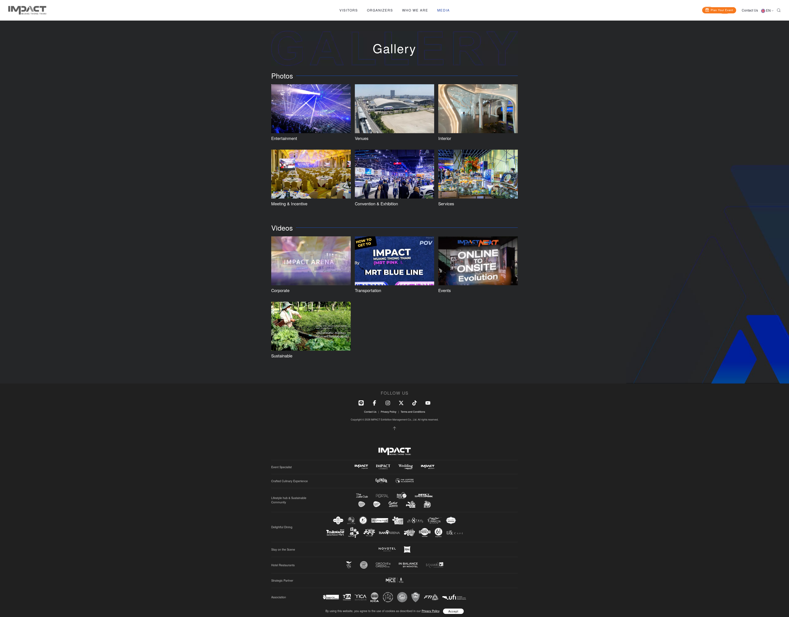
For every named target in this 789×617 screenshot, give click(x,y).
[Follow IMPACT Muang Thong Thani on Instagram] (387, 402)
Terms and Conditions (413, 411)
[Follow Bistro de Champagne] (415, 520)
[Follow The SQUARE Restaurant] (434, 565)
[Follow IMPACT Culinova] (381, 480)
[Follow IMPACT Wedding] (405, 466)
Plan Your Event (722, 10)
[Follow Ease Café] (454, 532)
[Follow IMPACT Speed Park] (424, 495)
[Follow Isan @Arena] (389, 532)
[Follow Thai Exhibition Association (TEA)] (347, 597)
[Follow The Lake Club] (362, 495)
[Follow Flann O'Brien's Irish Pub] (424, 532)
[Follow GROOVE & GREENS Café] (383, 565)
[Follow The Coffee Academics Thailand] (404, 480)
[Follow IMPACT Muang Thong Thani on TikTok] (414, 402)
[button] (779, 10)
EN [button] (768, 10)
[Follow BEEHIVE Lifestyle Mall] (402, 495)
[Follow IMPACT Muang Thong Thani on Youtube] (427, 402)
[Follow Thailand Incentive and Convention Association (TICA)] (360, 597)
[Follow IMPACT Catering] (383, 466)
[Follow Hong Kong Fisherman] (363, 520)
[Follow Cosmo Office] (376, 504)
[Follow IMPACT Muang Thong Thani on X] (401, 402)
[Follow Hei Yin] (351, 520)
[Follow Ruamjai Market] (427, 504)
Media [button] (443, 10)
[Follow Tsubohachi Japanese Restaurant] (335, 532)
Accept (453, 611)
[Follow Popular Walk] (410, 504)
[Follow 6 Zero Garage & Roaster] (438, 532)
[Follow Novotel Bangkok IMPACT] (387, 549)
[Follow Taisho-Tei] (369, 532)
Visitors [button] (348, 10)
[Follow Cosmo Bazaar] (361, 504)
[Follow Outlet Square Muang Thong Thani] (393, 504)
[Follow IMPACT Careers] (427, 467)
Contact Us (750, 10)
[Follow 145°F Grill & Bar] (364, 565)
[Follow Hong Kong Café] (379, 520)
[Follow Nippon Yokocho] (353, 532)
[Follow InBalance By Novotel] (408, 565)
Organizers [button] (380, 10)
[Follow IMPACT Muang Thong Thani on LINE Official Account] (361, 402)
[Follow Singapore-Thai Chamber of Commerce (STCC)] (331, 597)
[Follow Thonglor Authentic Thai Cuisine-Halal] (451, 520)
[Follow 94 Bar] (349, 565)
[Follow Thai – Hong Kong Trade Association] (388, 597)
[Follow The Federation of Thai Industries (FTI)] (431, 597)
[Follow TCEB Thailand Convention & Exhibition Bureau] (394, 580)
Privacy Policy (388, 411)
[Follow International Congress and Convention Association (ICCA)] (374, 597)
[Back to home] (27, 10)
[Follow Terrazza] (434, 520)
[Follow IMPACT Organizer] (361, 467)
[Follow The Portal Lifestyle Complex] (382, 495)
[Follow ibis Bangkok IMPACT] (407, 549)
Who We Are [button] (415, 10)
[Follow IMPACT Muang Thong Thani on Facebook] (374, 402)
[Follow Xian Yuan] (338, 520)
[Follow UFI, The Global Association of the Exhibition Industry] (454, 597)
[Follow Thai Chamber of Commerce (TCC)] (402, 597)
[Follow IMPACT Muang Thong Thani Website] (394, 451)
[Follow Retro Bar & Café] (409, 532)
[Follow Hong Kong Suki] (397, 520)
